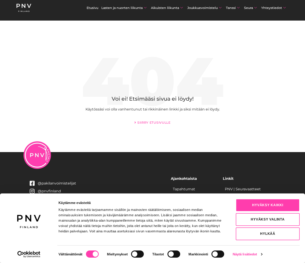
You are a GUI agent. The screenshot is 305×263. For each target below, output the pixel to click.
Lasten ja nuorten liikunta (122, 8)
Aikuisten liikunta (165, 8)
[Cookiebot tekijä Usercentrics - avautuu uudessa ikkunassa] (28, 254)
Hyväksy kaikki (267, 205)
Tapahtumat (184, 189)
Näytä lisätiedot (245, 254)
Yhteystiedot (271, 8)
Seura (248, 8)
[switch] (137, 254)
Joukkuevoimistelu (202, 8)
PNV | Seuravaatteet (243, 189)
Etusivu (92, 8)
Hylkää (267, 233)
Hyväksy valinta (267, 219)
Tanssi (231, 8)
